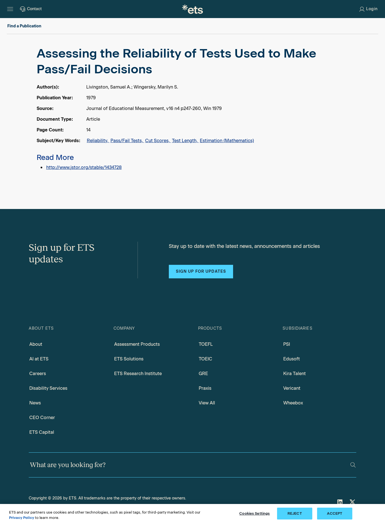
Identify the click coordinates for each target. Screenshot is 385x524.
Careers (37, 373)
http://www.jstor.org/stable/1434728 (84, 167)
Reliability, (98, 140)
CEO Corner (42, 417)
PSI (286, 344)
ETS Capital (41, 432)
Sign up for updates (201, 271)
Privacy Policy (21, 518)
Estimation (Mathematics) (227, 140)
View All (207, 403)
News (35, 403)
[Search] (353, 465)
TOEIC (205, 359)
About (35, 344)
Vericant (291, 388)
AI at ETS (38, 359)
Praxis (205, 388)
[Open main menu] (10, 9)
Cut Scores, (158, 140)
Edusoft (291, 359)
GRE (203, 373)
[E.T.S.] (192, 9)
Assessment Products (137, 344)
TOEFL (206, 344)
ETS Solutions (128, 359)
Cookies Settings (254, 513)
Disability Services (48, 388)
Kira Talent (294, 373)
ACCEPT (334, 513)
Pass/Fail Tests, (127, 140)
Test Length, (185, 140)
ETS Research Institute (138, 373)
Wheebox (293, 403)
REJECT (294, 513)
